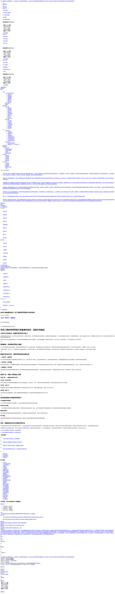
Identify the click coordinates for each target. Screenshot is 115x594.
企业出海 (10, 121)
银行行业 (10, 118)
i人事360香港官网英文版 (10, 563)
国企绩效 (10, 127)
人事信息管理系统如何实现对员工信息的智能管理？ (32, 531)
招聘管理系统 (6, 492)
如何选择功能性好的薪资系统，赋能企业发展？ (10, 531)
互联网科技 (10, 113)
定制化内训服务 (7, 12)
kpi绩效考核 (5, 498)
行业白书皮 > (5, 456)
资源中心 (7, 317)
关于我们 (6, 62)
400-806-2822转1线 (4, 571)
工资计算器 (5, 495)
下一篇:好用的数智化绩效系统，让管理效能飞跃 (10, 432)
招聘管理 (10, 99)
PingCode (25, 563)
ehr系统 (4, 462)
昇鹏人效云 (2, 203)
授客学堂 (38, 563)
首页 (2, 317)
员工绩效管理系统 (22, 349)
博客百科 (26, 525)
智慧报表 (10, 101)
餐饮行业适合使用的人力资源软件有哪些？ (12, 532)
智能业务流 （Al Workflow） (14, 144)
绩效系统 (5, 478)
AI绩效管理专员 (11, 136)
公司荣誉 (6, 64)
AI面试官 (10, 131)
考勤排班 (10, 95)
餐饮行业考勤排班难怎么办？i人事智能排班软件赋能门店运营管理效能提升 (98, 530)
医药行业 (10, 114)
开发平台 (10, 128)
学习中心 (6, 43)
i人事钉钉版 (10, 124)
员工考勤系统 (6, 486)
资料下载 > (5, 453)
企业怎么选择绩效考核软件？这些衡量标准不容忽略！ (42, 534)
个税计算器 (6, 561)
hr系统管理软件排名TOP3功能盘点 (86, 531)
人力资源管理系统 (7, 463)
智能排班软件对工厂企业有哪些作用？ (23, 534)
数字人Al (10, 100)
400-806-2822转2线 (4, 574)
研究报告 (6, 41)
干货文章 (6, 38)
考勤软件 (5, 482)
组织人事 (10, 94)
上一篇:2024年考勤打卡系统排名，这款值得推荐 (10, 430)
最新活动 (6, 36)
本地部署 (10, 123)
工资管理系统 (6, 472)
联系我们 (6, 67)
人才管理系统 (6, 491)
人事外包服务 (7, 14)
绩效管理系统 (6, 475)
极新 (33, 563)
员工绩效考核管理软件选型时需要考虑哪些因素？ (68, 531)
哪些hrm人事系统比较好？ (9, 534)
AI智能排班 (10, 133)
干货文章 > (5, 457)
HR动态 (8, 45)
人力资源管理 (6, 487)
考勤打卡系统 (6, 483)
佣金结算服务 (7, 19)
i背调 (31, 563)
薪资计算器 (5, 496)
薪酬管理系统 (6, 470)
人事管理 (5, 497)
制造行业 (10, 110)
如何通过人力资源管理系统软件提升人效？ (30, 532)
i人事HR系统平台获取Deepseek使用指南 (8, 530)
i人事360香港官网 (19, 563)
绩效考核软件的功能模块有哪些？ (50, 531)
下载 (5, 71)
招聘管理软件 (6, 490)
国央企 (9, 116)
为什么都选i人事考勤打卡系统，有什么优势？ (84, 532)
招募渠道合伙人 (7, 69)
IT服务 (5, 17)
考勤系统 (5, 481)
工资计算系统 (6, 471)
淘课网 (28, 563)
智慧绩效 (10, 98)
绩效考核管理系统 (7, 476)
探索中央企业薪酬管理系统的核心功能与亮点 (27, 530)
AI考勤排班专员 (11, 138)
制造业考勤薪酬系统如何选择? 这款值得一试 (49, 532)
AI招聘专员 (10, 135)
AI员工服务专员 (11, 139)
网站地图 (33, 564)
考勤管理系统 (6, 485)
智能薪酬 (10, 96)
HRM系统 (5, 468)
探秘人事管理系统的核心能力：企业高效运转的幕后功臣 (70, 530)
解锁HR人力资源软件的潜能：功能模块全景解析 (47, 530)
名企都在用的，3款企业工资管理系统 (66, 532)
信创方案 (10, 120)
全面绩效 (10, 125)
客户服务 (6, 10)
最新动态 (5, 45)
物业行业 (10, 111)
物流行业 (10, 115)
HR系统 (4, 466)
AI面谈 (9, 134)
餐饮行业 (10, 108)
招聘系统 (5, 493)
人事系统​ (5, 467)
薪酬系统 (5, 473)
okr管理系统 (5, 477)
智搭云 (1, 204)
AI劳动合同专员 (11, 140)
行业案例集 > (5, 454)
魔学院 (35, 563)
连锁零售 (10, 109)
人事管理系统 (6, 465)
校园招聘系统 (6, 488)
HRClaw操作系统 (11, 142)
